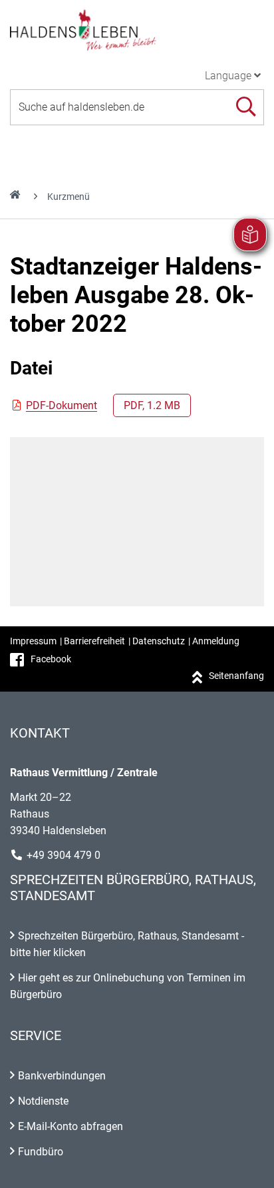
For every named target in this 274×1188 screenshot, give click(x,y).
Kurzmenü (68, 196)
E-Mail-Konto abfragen (70, 1126)
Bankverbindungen (62, 1075)
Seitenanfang (236, 675)
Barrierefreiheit (94, 641)
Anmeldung (215, 641)
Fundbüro (40, 1151)
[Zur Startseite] (137, 29)
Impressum (33, 641)
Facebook (51, 659)
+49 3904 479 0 (63, 855)
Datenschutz (158, 641)
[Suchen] (246, 107)
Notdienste (43, 1101)
